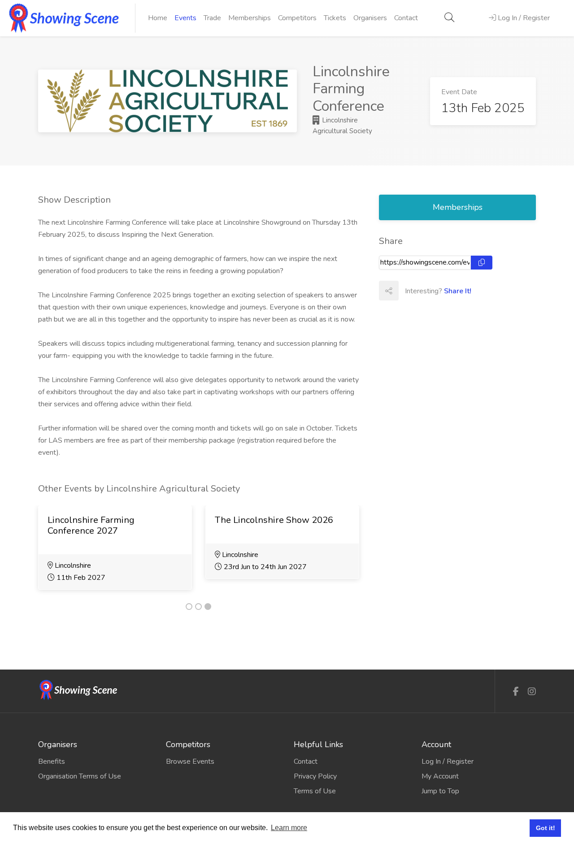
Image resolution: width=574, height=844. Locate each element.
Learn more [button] (289, 827)
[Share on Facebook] (408, 290)
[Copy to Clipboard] (481, 263)
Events (185, 18)
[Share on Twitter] (428, 290)
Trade (212, 18)
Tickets (335, 18)
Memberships (249, 18)
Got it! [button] (545, 827)
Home (157, 18)
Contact (406, 18)
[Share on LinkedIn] (447, 290)
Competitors (297, 18)
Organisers (370, 18)
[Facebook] (516, 692)
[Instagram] (531, 692)
